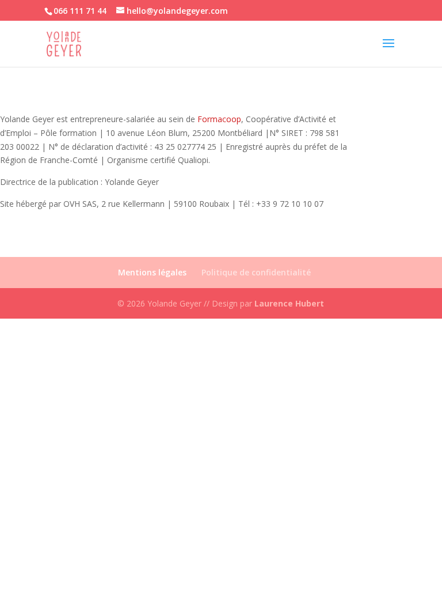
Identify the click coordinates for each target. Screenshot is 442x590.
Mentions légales (152, 272)
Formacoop (219, 119)
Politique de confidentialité (256, 272)
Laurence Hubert (289, 303)
